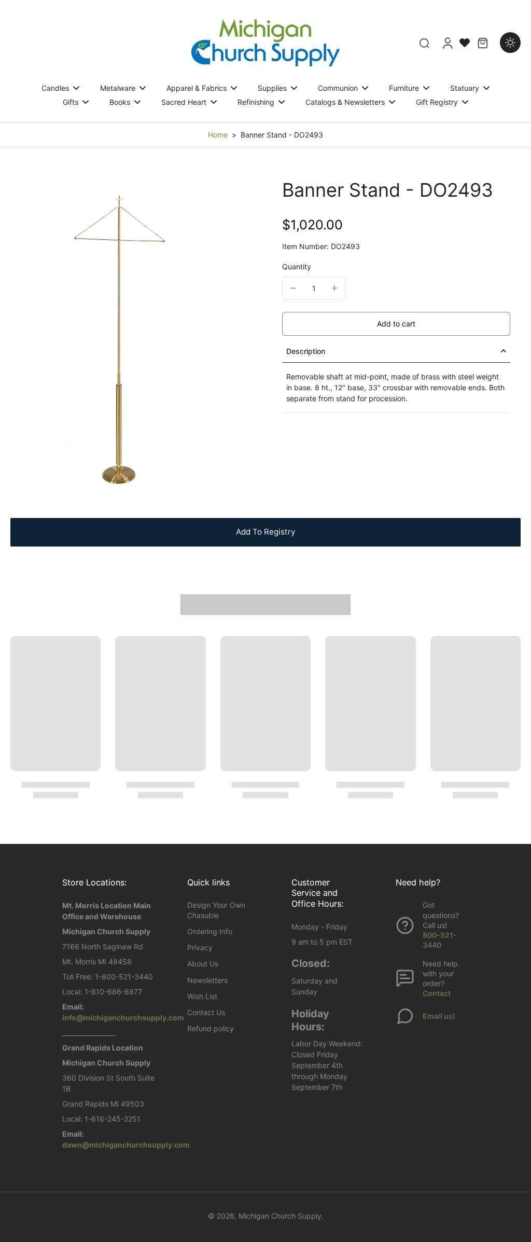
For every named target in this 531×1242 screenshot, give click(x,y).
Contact (437, 993)
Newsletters (207, 980)
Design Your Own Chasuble (216, 909)
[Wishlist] (464, 42)
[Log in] (447, 42)
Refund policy (210, 1028)
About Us (202, 963)
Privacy (200, 947)
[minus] (293, 288)
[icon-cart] (482, 42)
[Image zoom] (129, 338)
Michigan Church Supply (280, 1215)
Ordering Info (209, 931)
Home (218, 134)
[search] (424, 42)
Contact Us (206, 1012)
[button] (396, 324)
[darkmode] (510, 42)
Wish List (202, 996)
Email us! (439, 1016)
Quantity (296, 266)
